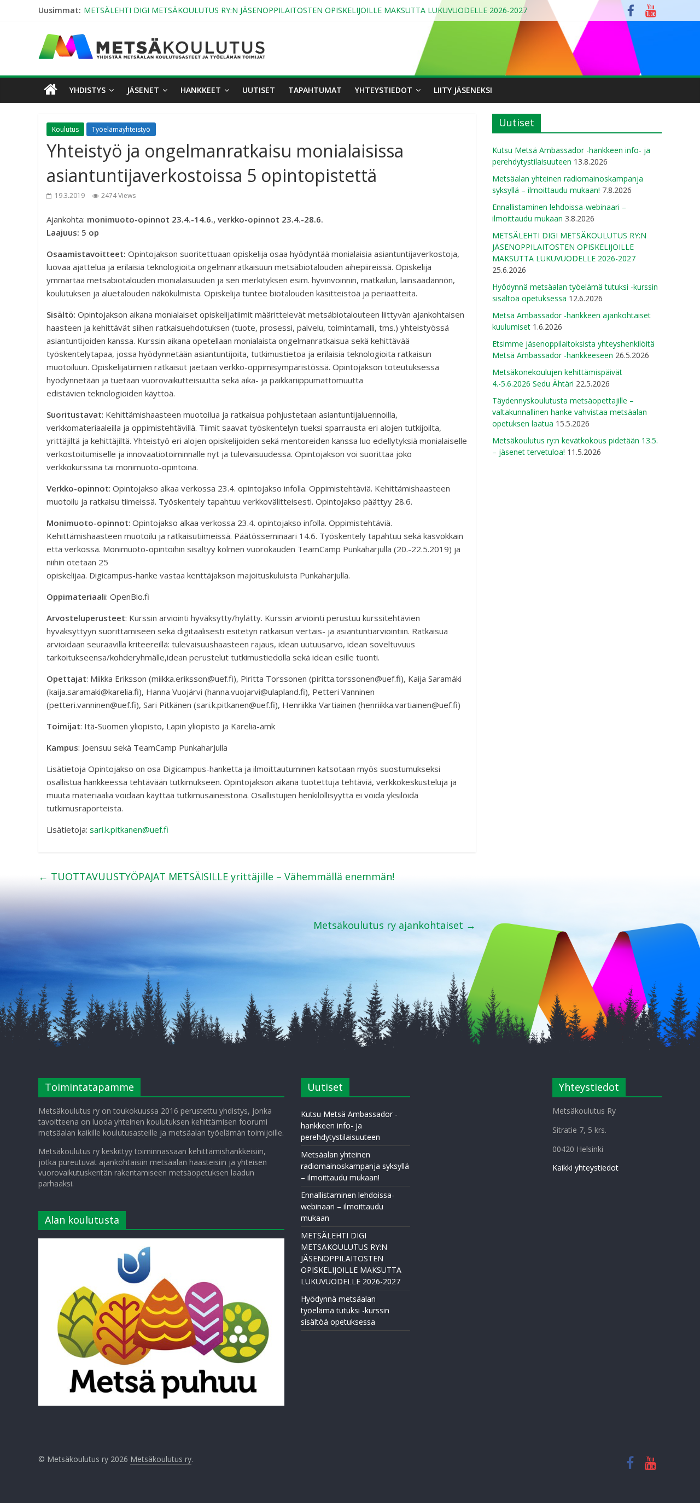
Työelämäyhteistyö (121, 129)
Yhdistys (87, 90)
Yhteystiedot (383, 90)
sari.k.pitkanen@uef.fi (129, 829)
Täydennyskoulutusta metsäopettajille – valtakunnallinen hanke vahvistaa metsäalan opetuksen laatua (569, 412)
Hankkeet (200, 90)
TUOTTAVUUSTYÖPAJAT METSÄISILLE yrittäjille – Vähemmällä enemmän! (216, 876)
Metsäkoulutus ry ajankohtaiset (394, 925)
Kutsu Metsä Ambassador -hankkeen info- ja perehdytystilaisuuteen (349, 1125)
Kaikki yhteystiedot (585, 1167)
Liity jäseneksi (463, 90)
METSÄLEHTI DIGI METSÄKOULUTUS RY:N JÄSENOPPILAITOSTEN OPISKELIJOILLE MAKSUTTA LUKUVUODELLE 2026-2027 (305, 10)
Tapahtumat (315, 90)
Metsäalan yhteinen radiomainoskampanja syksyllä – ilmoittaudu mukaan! (355, 1166)
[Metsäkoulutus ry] (153, 38)
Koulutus (65, 129)
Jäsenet (143, 90)
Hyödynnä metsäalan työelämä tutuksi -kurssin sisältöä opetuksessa (345, 1310)
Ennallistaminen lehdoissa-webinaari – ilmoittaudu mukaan (347, 1206)
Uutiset (258, 90)
